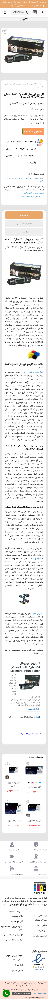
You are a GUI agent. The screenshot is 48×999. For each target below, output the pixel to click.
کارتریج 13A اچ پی (34, 820)
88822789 (42, 993)
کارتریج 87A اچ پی (14, 820)
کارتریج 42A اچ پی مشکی (14, 784)
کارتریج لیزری (23, 84)
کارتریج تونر (38, 613)
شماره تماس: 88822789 (33, 193)
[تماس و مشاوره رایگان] (6, 993)
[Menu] (42, 12)
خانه (41, 84)
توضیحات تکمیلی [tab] (24, 223)
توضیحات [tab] (24, 215)
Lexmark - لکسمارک (32, 178)
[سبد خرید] (5, 12)
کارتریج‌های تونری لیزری (32, 372)
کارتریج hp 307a (34, 787)
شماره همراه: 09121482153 (33, 196)
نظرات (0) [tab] (24, 232)
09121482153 (32, 993)
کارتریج (34, 84)
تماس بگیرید (33, 131)
